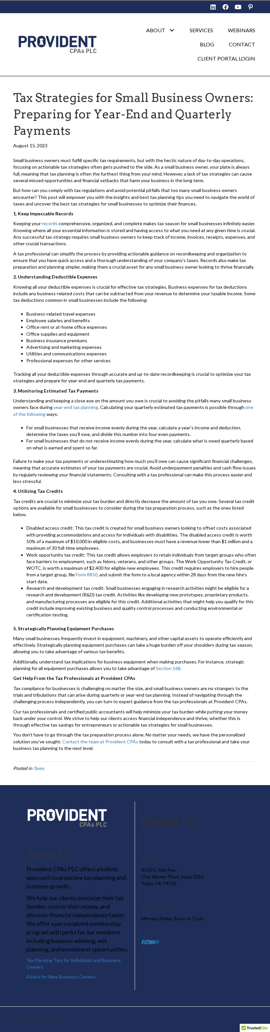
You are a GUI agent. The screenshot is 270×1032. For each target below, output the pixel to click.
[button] (213, 7)
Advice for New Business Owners (60, 976)
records (50, 223)
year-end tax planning (76, 407)
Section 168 (168, 668)
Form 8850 (86, 574)
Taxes (38, 768)
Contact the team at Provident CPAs (100, 741)
